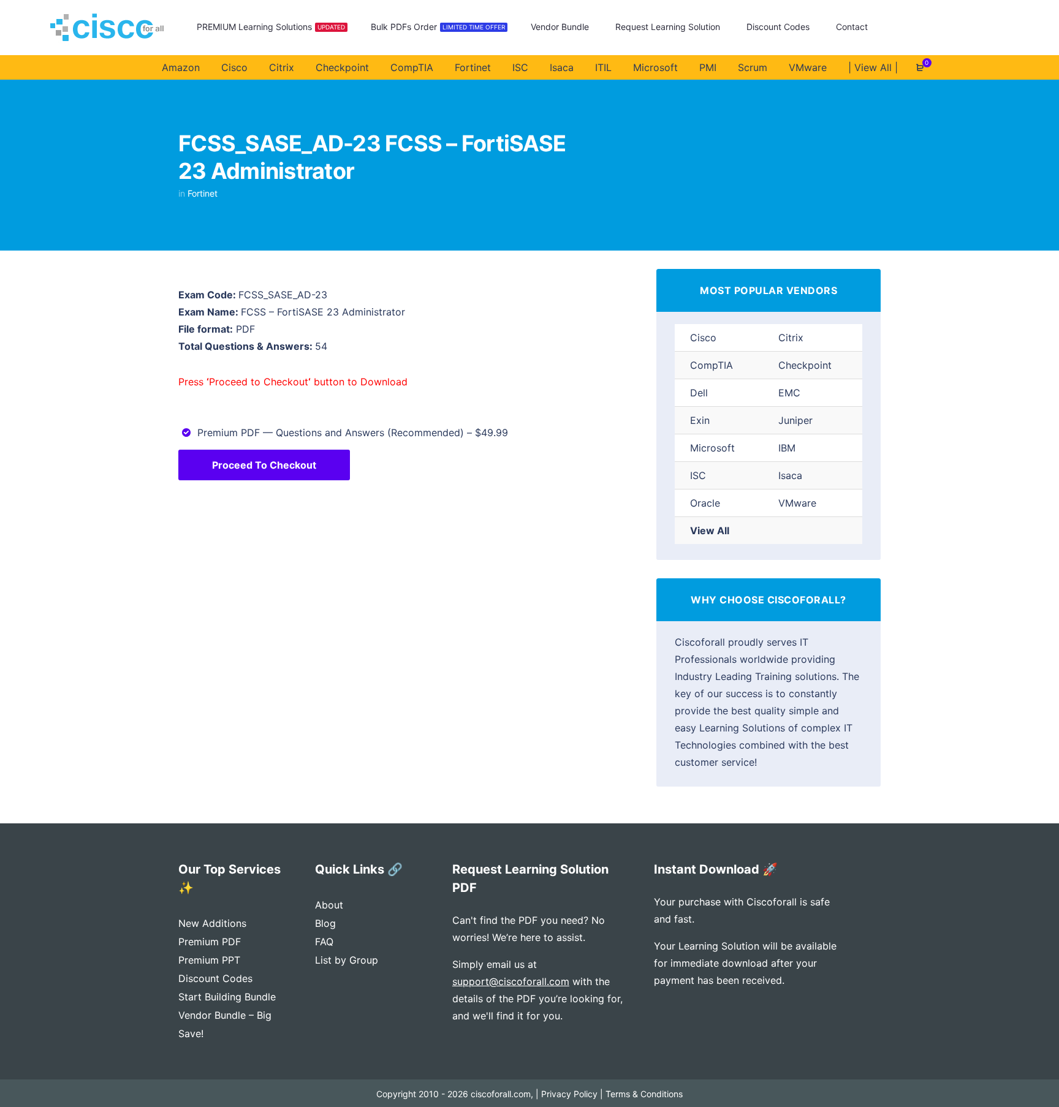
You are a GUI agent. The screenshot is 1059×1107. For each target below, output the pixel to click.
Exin (700, 420)
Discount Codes (215, 978)
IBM (786, 448)
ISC (698, 475)
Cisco (703, 337)
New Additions (212, 923)
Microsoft (712, 448)
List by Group (346, 960)
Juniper (795, 420)
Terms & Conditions (644, 1094)
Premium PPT (209, 960)
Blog (325, 923)
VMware (797, 503)
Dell (699, 393)
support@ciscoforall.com (510, 981)
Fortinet (203, 193)
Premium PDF (209, 941)
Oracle (705, 503)
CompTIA (711, 365)
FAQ (324, 941)
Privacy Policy (569, 1094)
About (329, 905)
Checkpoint (805, 365)
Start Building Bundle (227, 997)
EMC (789, 393)
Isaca (790, 475)
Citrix (790, 337)
